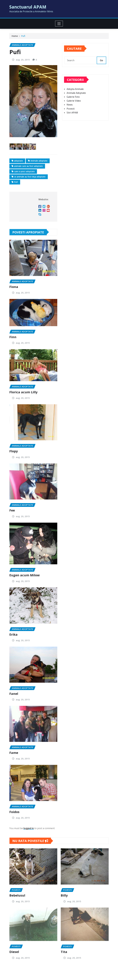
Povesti (71, 108)
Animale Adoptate (76, 92)
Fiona (13, 286)
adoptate (18, 160)
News (70, 104)
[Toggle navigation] (59, 23)
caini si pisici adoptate (24, 171)
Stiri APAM (72, 112)
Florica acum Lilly (23, 392)
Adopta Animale (75, 89)
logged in (28, 828)
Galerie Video (74, 100)
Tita (64, 951)
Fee (12, 510)
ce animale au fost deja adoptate (29, 176)
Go (101, 60)
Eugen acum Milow (24, 575)
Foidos (14, 812)
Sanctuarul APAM (27, 7)
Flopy (13, 451)
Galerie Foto (73, 96)
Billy (64, 895)
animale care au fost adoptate (28, 166)
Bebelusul (17, 895)
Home (15, 35)
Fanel (13, 693)
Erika (13, 634)
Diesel (14, 951)
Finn (12, 337)
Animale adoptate (39, 160)
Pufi (23, 35)
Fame (13, 752)
